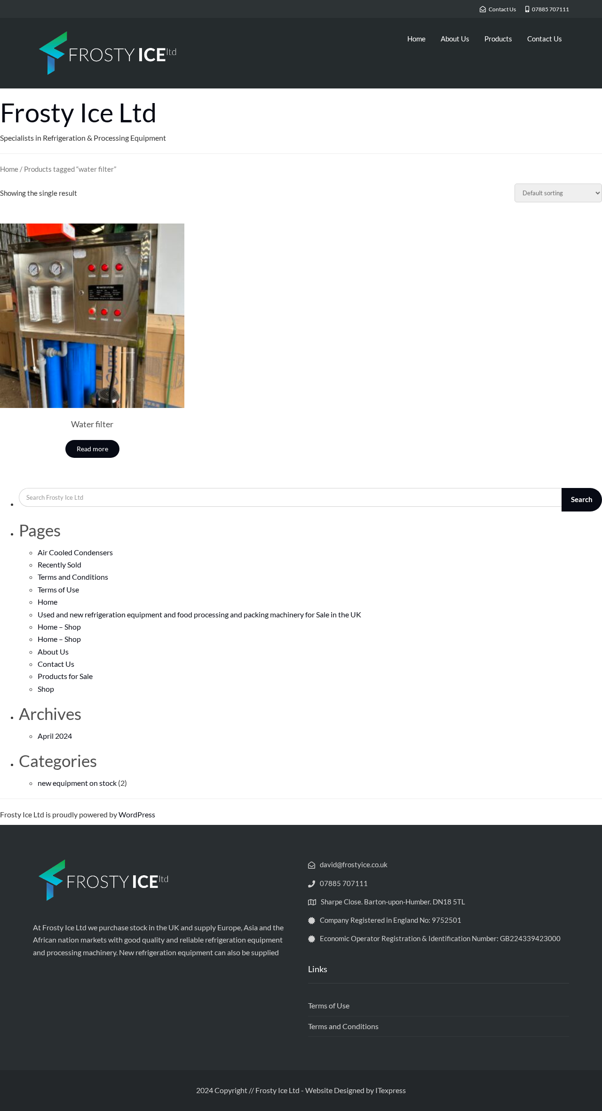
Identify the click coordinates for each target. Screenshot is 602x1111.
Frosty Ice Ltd (78, 112)
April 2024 (55, 735)
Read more (92, 449)
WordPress (137, 814)
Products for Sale (65, 675)
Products (498, 38)
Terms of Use (58, 589)
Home (416, 38)
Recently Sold (59, 564)
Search (582, 499)
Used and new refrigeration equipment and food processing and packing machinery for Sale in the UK (199, 614)
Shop (46, 688)
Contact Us (544, 38)
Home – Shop (59, 626)
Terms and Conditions (73, 576)
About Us (455, 38)
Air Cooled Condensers (75, 552)
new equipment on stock (77, 782)
